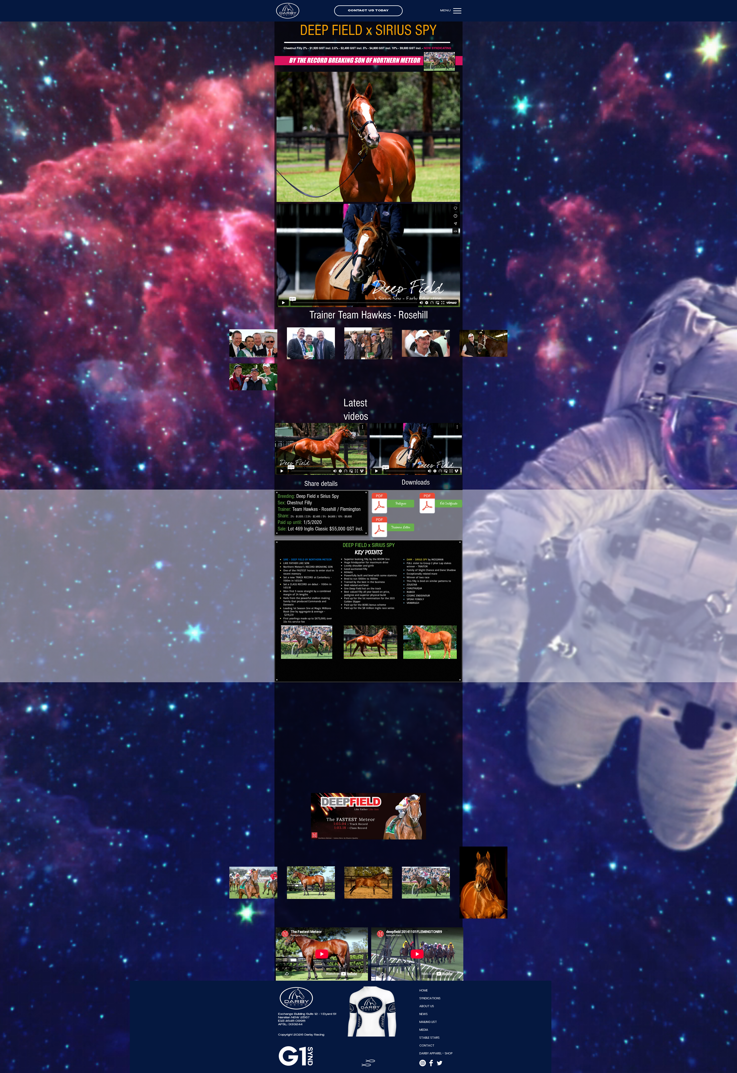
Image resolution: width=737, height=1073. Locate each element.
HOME (423, 990)
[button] (368, 137)
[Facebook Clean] (431, 1063)
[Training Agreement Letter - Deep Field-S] (379, 527)
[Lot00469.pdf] (379, 503)
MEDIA (423, 1030)
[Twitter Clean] (439, 1063)
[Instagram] (422, 1063)
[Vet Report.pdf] (427, 503)
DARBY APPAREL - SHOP (436, 1053)
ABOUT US (426, 1006)
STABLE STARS (429, 1037)
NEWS (423, 1014)
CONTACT (426, 1045)
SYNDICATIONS (429, 998)
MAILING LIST (428, 1022)
